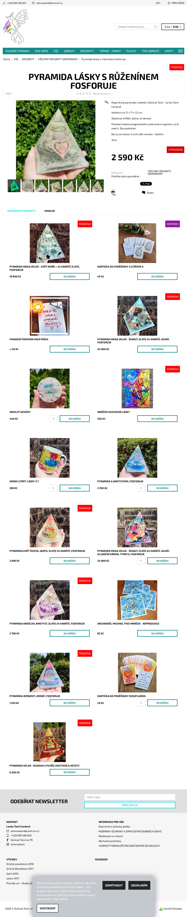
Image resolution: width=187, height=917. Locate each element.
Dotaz (150, 192)
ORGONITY (87, 51)
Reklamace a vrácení (111, 836)
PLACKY (131, 51)
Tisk (113, 194)
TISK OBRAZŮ (150, 51)
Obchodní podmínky (110, 841)
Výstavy (11, 859)
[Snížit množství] (58, 420)
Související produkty (21, 210)
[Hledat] (156, 26)
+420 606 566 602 (16, 2)
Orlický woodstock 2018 (20, 863)
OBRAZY (69, 51)
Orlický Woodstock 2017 (20, 868)
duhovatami (17, 844)
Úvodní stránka (17, 51)
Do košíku (70, 276)
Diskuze (50, 210)
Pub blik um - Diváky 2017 (20, 883)
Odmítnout (114, 885)
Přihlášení (178, 2)
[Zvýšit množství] (58, 417)
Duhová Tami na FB (22, 839)
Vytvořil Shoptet (172, 908)
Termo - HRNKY (110, 51)
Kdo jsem (41, 51)
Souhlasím (139, 885)
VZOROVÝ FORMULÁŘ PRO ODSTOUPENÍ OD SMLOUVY (129, 845)
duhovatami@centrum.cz (50, 2)
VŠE (55, 51)
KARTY (169, 51)
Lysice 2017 (12, 878)
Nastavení (47, 908)
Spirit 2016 (12, 873)
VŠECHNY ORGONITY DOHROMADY (159, 172)
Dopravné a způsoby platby (114, 826)
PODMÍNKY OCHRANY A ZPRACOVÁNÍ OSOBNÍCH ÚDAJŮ (130, 831)
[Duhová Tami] (48, 27)
